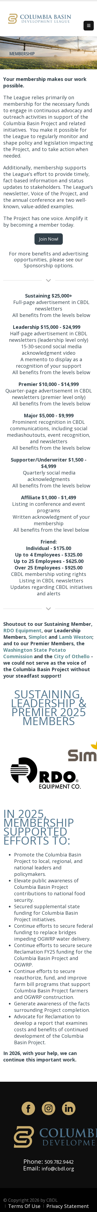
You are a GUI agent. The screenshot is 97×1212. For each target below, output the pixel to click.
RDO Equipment (22, 630)
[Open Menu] (89, 25)
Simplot (38, 637)
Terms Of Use (24, 1206)
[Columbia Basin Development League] (41, 18)
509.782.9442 (59, 1162)
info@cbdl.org (57, 1168)
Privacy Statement (67, 1206)
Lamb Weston (75, 637)
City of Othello (72, 656)
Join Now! (48, 239)
